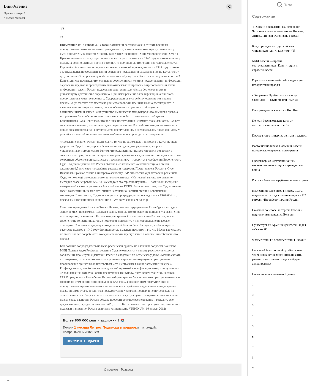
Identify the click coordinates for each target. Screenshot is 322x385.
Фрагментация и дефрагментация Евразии (279, 240)
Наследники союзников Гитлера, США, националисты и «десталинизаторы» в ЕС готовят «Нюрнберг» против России (279, 194)
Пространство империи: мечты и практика (279, 135)
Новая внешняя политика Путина (273, 274)
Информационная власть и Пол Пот (275, 110)
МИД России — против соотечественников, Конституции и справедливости (275, 65)
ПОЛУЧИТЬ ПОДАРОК (83, 341)
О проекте (111, 369)
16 (8, 380)
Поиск (284, 4)
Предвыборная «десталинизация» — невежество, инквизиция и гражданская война (277, 165)
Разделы (127, 369)
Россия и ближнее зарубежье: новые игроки (280, 180)
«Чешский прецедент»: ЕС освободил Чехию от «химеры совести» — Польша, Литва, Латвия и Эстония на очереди (278, 31)
